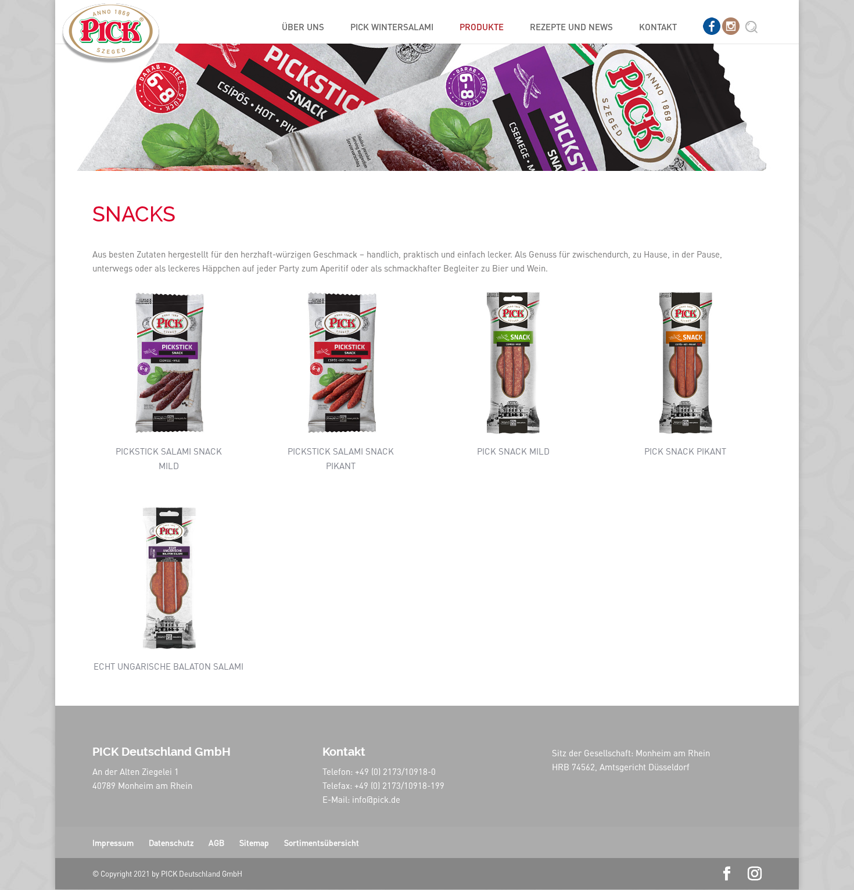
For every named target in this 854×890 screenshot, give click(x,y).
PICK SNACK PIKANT (685, 451)
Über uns (303, 28)
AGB (216, 842)
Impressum (113, 842)
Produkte (482, 28)
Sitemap (254, 842)
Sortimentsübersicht (321, 842)
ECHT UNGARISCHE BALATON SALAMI (168, 666)
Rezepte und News (571, 28)
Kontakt (658, 28)
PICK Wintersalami (391, 28)
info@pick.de (376, 799)
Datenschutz (171, 842)
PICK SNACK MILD (513, 451)
